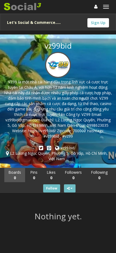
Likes (51, 175)
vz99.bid (66, 147)
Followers (73, 175)
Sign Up (98, 22)
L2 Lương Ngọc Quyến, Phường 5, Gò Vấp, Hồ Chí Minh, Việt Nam (58, 156)
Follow (51, 188)
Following (99, 175)
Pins (33, 175)
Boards (14, 175)
